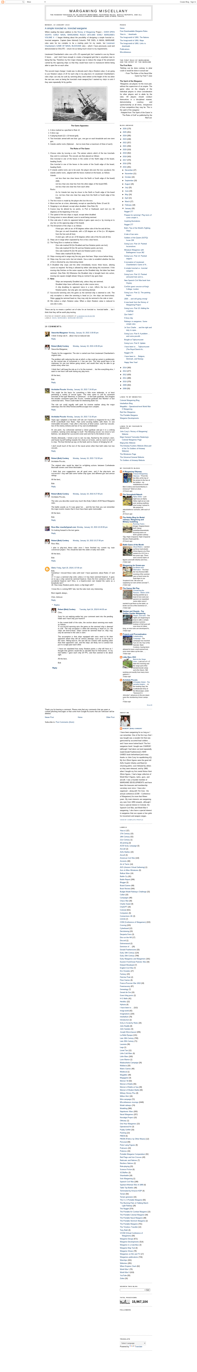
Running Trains (139, 524)
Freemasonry (125, 986)
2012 (125, 375)
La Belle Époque (126, 1035)
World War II (125, 1272)
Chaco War (124, 901)
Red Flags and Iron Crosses (131, 1157)
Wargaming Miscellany (98, 11)
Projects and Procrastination (134, 634)
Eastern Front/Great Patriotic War (133, 962)
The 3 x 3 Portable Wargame (131, 1200)
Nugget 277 (128, 212)
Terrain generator (126, 1197)
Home (80, 717)
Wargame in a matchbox (129, 1245)
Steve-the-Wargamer (59, 333)
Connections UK (126, 916)
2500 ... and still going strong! (135, 299)
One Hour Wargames (128, 1124)
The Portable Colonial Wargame (132, 1215)
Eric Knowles (125, 971)
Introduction (124, 1020)
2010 (125, 382)
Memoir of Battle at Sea (129, 1087)
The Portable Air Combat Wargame (133, 1212)
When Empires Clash (128, 1266)
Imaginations (125, 1014)
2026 (125, 129)
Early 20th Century (127, 956)
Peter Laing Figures (127, 1145)
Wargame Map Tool (127, 1248)
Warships (123, 1260)
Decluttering (124, 931)
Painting (123, 1133)
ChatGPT (123, 907)
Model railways (125, 1105)
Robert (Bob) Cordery (60, 346)
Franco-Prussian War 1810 (130, 983)
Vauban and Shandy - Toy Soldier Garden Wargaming (134, 612)
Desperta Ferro (125, 934)
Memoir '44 (124, 1081)
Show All (149, 705)
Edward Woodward (127, 965)
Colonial (123, 910)
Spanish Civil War (127, 1182)
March (127, 201)
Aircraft (123, 849)
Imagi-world (124, 1011)
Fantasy (123, 974)
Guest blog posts (126, 995)
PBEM (122, 1136)
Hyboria (123, 1005)
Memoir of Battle (126, 1084)
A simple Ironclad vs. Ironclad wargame (66, 28)
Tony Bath (124, 1230)
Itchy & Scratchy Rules (129, 1023)
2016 (125, 163)
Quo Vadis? (128, 314)
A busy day (128, 318)
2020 (125, 150)
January (128, 208)
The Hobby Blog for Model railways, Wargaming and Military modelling (134, 519)
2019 (125, 153)
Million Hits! (124, 1096)
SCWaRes (124, 1173)
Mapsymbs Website (127, 443)
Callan (122, 895)
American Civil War (127, 858)
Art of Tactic (124, 864)
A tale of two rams (131, 234)
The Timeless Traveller (129, 1227)
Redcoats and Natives (128, 1160)
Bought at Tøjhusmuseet (133, 340)
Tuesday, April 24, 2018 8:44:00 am (93, 609)
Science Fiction (126, 1169)
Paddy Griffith (125, 1130)
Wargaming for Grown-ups (134, 565)
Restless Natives (126, 1163)
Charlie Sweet (125, 904)
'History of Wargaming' (86, 32)
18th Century (125, 837)
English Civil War (126, 968)
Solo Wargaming (126, 1179)
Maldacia (123, 1066)
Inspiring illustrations (132, 221)
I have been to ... (126, 1008)
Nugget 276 (128, 353)
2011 (125, 378)
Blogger (123, 882)
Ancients (123, 861)
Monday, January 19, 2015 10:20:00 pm (92, 527)
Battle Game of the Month (133, 545)
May (127, 194)
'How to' (123, 831)
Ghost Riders (138, 547)
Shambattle (124, 1175)
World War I (124, 1269)
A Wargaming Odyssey (132, 472)
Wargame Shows (126, 1251)
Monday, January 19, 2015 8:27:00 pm (88, 494)
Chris (53, 568)
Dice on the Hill (126, 937)
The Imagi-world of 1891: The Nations (134, 37)
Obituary (123, 1121)
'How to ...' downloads (128, 34)
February (128, 205)
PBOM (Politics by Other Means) (133, 1139)
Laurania (123, 1044)
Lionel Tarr (124, 1050)
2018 (125, 157)
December (129, 170)
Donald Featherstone (128, 950)
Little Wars (124, 1056)
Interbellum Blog (126, 403)
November (129, 174)
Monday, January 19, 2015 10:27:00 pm (88, 541)
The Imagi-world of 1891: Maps (132, 40)
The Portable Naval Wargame (131, 1218)
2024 (125, 136)
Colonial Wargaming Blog (129, 400)
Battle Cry (124, 876)
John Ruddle (125, 1026)
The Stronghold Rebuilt (132, 495)
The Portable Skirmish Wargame (132, 1221)
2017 (125, 160)
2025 (125, 132)
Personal (123, 1142)
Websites (123, 1263)
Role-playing (124, 1166)
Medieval (123, 1072)
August (128, 184)
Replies (57, 605)
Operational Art (125, 1127)
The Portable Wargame (129, 415)
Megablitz (123, 1075)
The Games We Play (131, 588)
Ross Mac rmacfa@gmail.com (63, 527)
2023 (125, 139)
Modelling (123, 1108)
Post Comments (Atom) (65, 722)
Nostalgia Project (126, 1118)
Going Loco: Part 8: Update (134, 343)
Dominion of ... (125, 947)
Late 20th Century (127, 1041)
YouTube (123, 1275)
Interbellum (124, 1017)
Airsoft (122, 855)
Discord (123, 941)
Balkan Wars (125, 873)
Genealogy (124, 989)
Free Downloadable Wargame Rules (134, 31)
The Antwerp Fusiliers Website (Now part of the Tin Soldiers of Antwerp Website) (135, 448)
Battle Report (125, 879)
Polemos (123, 1151)
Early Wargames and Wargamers (133, 959)
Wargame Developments (129, 418)
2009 (125, 385)
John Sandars (125, 1029)
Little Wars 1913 (129, 657)
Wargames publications (129, 1257)
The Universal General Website (132, 457)
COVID (122, 919)
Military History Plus (128, 1093)
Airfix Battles (125, 852)
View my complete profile (131, 820)
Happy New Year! (131, 362)
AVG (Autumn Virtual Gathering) (132, 867)
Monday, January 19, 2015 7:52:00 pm (88, 458)
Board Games (125, 886)
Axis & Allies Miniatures (129, 870)
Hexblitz (123, 1002)
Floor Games (125, 980)
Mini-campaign (125, 1099)
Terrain (122, 1194)
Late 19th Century (127, 1038)
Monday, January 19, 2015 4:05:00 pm (88, 346)
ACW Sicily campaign (128, 846)
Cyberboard (124, 928)
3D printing (124, 843)
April (127, 198)
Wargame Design (75, 318)
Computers (124, 913)
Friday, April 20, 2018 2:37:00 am (69, 568)
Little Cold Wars (126, 1053)
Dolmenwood (125, 943)
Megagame (124, 1078)
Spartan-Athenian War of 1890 (131, 1185)
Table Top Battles (126, 1188)
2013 (125, 371)
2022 (125, 143)
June (127, 191)
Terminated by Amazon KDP (131, 1191)
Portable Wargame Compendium (132, 1154)
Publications (124, 49)
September (129, 181)
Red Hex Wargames (127, 412)
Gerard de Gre (125, 992)
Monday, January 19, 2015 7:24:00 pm (82, 389)
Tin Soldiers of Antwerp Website (132, 460)
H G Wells (124, 999)
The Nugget (124, 1209)
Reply (53, 339)
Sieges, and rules (139, 616)
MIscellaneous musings (129, 1102)
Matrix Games (125, 1069)
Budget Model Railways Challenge (133, 892)
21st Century (125, 840)
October (128, 177)
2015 (125, 167)
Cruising (123, 925)
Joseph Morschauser (128, 1032)
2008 (125, 389)
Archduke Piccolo (58, 389)
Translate (138, 1347)
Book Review (125, 889)
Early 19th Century (127, 953)
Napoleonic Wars (126, 1111)
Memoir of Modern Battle (129, 1090)
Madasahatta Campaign (129, 1063)
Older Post (110, 717)
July (127, 188)
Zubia (122, 1278)
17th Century (125, 834)
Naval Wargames (59, 318)
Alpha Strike (137, 497)
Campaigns (124, 898)
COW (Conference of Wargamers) (133, 922)
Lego (122, 1047)
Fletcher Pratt (125, 977)
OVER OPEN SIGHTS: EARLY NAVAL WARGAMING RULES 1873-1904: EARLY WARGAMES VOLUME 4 (80, 35)
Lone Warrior (125, 1060)
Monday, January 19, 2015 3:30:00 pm (83, 333)
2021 (125, 146)
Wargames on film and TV (130, 1254)
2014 (125, 368)
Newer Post (49, 717)
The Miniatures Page (128, 454)
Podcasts (123, 1148)
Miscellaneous (125, 52)
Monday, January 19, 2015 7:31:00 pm (82, 417)
